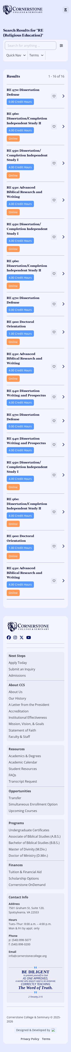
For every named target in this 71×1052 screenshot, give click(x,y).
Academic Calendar (23, 762)
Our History (17, 698)
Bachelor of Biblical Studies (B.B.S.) (34, 843)
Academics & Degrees (25, 756)
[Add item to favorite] (54, 96)
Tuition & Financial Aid (25, 872)
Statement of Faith (22, 730)
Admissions (17, 675)
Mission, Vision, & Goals (26, 724)
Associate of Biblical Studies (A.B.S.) (35, 836)
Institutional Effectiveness (28, 717)
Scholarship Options (24, 878)
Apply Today (18, 663)
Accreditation (19, 711)
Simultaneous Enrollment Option (33, 804)
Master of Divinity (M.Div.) (28, 849)
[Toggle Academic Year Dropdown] (42, 55)
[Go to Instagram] (15, 637)
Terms (46, 1039)
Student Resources (23, 769)
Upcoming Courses (23, 811)
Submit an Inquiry (22, 669)
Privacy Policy (30, 1039)
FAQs (12, 775)
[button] (35, 96)
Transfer (15, 798)
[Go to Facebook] (9, 637)
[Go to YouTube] (28, 637)
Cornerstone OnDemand (27, 885)
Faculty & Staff (19, 736)
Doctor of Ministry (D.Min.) (28, 855)
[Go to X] (22, 637)
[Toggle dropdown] (24, 55)
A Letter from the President (29, 705)
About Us (15, 692)
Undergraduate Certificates (29, 830)
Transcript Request (23, 781)
